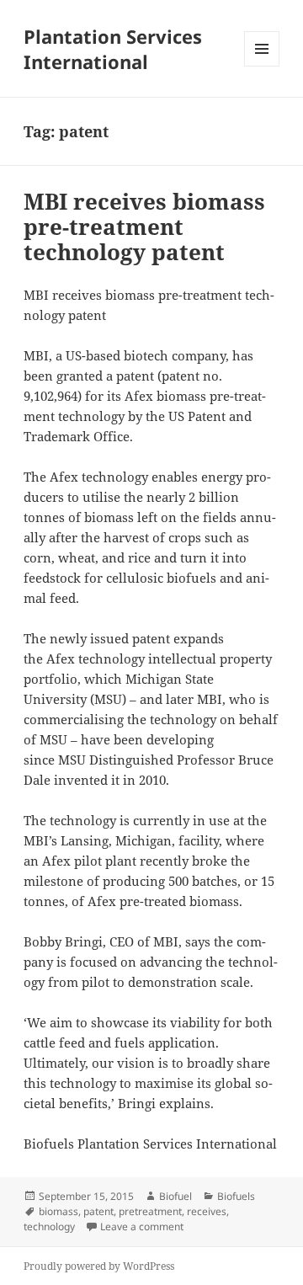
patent (98, 1211)
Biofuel (175, 1196)
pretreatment (150, 1211)
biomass (58, 1211)
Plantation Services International (113, 49)
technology (49, 1226)
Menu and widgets (262, 66)
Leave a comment (141, 1226)
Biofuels (236, 1196)
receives (206, 1211)
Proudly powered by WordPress (99, 1266)
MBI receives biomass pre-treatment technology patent (144, 226)
